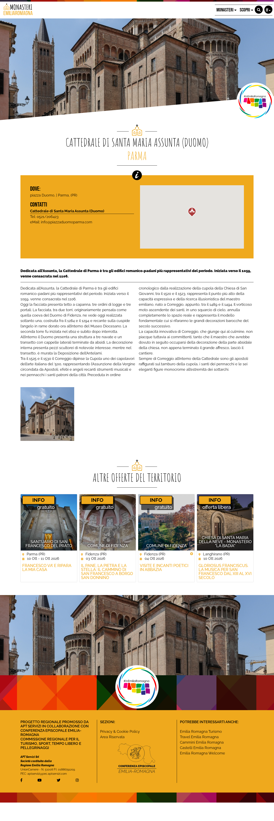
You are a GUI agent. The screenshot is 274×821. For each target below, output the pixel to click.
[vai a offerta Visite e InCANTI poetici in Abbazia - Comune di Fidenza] (166, 522)
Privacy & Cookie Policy (120, 731)
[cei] (137, 758)
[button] (259, 10)
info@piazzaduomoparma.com (66, 222)
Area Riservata (112, 737)
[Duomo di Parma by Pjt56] (47, 414)
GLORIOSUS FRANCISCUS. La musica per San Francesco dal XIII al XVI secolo (225, 572)
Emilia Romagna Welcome (202, 753)
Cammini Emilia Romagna (202, 742)
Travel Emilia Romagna (199, 737)
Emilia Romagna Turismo (201, 731)
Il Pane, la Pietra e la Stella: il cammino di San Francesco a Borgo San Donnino (107, 572)
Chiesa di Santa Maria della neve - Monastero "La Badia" (225, 541)
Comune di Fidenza (107, 545)
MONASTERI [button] (225, 10)
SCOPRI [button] (245, 10)
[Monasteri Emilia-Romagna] (16, 10)
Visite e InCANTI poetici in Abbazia (164, 568)
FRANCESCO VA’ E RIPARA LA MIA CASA (46, 568)
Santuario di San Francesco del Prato (48, 543)
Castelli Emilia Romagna (200, 748)
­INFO (38, 500)
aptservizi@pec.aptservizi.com (47, 773)
